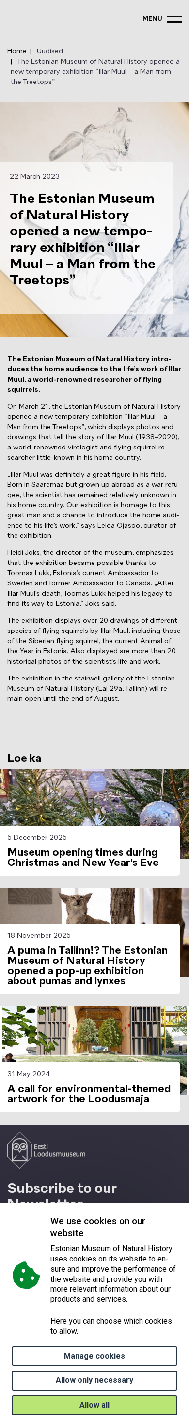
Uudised (50, 51)
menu (152, 19)
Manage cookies (94, 1356)
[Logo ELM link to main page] (46, 1150)
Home (17, 51)
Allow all (94, 1405)
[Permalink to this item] (86, 1233)
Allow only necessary (94, 1380)
